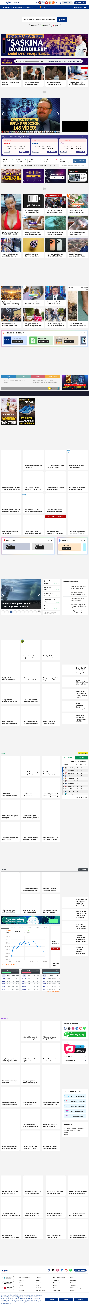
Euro (37, 970)
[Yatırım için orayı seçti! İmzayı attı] (10, 1114)
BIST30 (21, 970)
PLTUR (24, 1031)
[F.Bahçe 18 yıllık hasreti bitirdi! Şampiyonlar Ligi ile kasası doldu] (51, 827)
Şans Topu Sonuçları (77, 1153)
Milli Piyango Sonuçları (78, 1139)
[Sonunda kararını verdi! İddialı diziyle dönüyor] (30, 1180)
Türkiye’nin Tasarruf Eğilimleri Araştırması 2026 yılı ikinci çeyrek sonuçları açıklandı (11, 1258)
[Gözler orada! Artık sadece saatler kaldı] (10, 932)
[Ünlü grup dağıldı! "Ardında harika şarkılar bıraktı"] (8, 132)
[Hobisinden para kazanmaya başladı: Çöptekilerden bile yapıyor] (33, 1268)
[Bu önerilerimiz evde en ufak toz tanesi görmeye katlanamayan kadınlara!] (33, 293)
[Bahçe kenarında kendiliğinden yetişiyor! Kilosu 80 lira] (10, 755)
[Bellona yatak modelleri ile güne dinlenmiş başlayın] (78, 1225)
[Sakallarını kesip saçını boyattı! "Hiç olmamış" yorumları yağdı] (4, 132)
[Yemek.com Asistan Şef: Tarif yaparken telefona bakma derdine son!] (30, 114)
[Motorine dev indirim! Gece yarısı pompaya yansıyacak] (51, 943)
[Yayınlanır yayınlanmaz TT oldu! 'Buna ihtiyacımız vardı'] (30, 1136)
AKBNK (44, 1023)
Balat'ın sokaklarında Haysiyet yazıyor (53, 1279)
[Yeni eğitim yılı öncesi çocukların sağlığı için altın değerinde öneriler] (33, 314)
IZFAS (3, 1029)
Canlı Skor (84, 796)
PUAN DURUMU (68, 800)
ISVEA (3, 1031)
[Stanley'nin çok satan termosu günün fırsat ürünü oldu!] (33, 564)
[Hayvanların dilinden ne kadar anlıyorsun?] (78, 499)
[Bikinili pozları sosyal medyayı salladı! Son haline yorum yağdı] (51, 1158)
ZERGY (3, 1021)
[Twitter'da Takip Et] (69, 1070)
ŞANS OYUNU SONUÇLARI (72, 1134)
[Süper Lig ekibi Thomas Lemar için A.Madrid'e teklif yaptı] (30, 871)
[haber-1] (9, 454)
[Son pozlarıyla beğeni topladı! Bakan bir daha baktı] (10, 1136)
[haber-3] (44, 441)
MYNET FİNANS (11, 165)
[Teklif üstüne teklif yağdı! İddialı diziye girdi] (30, 1092)
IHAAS (23, 1023)
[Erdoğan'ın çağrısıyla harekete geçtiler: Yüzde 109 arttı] (68, 993)
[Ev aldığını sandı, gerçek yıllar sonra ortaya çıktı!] (55, 542)
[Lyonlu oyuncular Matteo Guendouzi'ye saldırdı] (26, 132)
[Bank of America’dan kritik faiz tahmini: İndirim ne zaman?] (55, 132)
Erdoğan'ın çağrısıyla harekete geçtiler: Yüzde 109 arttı (81, 994)
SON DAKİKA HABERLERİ (9, 7)
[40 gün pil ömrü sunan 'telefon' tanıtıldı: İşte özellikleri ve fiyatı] (33, 201)
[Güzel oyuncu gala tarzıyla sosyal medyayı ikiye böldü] (11, 510)
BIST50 (13, 970)
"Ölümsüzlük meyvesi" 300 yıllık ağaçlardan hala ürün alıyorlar (81, 761)
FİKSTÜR (81, 800)
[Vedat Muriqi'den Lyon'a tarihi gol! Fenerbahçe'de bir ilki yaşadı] (30, 132)
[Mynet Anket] (53, 2)
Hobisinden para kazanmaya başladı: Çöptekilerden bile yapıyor (33, 1279)
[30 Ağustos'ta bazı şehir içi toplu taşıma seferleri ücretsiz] (30, 921)
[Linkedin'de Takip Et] (76, 1070)
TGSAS (3, 1026)
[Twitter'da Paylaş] (77, 1176)
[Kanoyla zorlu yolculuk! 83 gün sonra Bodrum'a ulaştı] (28, 132)
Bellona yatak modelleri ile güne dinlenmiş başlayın (78, 1235)
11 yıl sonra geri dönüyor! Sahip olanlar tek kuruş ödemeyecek (81, 712)
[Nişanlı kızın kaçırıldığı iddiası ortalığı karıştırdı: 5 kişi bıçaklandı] (18, 132)
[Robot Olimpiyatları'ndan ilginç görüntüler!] (68, 724)
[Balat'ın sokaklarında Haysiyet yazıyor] (56, 1268)
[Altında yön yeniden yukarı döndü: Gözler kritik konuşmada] (51, 921)
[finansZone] (75, 382)
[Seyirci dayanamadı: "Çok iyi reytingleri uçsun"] (51, 744)
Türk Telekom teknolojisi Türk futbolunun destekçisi (77, 1279)
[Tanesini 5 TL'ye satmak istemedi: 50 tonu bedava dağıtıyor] (55, 201)
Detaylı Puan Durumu (81, 839)
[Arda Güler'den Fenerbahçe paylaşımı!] (51, 805)
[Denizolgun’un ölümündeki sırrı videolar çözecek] (12, 132)
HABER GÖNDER (78, 7)
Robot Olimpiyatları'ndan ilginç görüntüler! (82, 724)
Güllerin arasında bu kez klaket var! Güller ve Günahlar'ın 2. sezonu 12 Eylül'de (10, 1237)
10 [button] (39, 654)
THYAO (44, 1021)
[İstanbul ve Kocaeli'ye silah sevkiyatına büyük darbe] (43, 132)
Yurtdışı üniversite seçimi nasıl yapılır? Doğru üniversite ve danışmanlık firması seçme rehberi (77, 1258)
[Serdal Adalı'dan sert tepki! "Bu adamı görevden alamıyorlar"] (49, 132)
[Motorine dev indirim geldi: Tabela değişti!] (2, 132)
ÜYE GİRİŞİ (68, 2)
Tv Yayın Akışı (68, 1099)
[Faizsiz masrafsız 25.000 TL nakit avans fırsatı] (20, 132)
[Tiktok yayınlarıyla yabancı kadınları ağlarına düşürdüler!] (55, 521)
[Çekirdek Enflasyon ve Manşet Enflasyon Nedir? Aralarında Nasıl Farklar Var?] (78, 201)
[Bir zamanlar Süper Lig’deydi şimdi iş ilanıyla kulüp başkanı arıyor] (11, 314)
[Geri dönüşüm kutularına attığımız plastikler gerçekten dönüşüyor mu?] (30, 689)
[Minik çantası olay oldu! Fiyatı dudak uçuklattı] (10, 1169)
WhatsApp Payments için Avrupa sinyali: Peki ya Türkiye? (33, 1236)
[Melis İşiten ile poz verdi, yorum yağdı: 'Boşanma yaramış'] (78, 553)
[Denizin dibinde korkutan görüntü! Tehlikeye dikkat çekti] (55, 223)
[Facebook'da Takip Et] (65, 1070)
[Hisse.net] (11, 176)
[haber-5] (80, 441)
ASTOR (44, 1031)
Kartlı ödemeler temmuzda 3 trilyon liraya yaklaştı (10, 1279)
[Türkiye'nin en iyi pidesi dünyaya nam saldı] (51, 711)
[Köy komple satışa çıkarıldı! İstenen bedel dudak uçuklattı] (68, 981)
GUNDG (24, 1021)
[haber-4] (62, 441)
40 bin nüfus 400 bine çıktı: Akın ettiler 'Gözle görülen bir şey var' (81, 945)
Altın (45, 970)
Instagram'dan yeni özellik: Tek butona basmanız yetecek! (81, 736)
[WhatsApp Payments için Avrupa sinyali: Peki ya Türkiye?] (33, 1225)
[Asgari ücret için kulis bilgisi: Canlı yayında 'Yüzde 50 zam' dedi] (68, 956)
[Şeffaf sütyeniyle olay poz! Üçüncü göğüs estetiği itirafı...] (11, 212)
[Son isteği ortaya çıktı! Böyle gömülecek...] (39, 132)
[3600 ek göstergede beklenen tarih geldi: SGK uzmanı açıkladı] (59, 132)
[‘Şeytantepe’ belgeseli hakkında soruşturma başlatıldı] (47, 132)
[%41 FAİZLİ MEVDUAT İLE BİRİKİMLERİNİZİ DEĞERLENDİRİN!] (35, 132)
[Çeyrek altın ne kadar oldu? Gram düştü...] (33, 499)
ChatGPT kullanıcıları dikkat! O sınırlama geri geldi (80, 749)
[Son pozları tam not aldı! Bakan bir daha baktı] (51, 1092)
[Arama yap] (59, 3)
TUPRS (44, 1029)
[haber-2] (27, 454)
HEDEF (24, 1029)
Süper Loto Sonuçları (77, 1149)
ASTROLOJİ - (57, 174)
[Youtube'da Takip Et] (80, 1070)
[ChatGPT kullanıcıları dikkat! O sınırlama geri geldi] (68, 748)
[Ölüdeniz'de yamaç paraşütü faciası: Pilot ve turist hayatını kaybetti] (37, 132)
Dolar (29, 970)
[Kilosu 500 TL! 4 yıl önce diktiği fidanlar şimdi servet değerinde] (56, 1225)
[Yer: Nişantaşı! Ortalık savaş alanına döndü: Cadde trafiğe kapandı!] (53, 132)
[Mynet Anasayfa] (9, 2)
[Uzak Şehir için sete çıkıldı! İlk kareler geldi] (30, 1114)
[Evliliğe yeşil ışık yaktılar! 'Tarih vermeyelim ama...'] (51, 1125)
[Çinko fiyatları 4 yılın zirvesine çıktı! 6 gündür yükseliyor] (55, 975)
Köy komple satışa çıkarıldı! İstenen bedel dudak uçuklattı (81, 981)
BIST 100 (8, 973)
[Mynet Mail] (85, 7)
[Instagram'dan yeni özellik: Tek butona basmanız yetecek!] (68, 736)
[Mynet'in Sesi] (33, 176)
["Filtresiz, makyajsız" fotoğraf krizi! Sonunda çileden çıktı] (51, 1070)
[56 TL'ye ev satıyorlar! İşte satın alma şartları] (55, 499)
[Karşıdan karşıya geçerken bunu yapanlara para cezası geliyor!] (55, 314)
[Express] (50, 2)
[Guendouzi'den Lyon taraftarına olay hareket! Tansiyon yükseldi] (34, 132)
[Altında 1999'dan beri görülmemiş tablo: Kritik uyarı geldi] (30, 733)
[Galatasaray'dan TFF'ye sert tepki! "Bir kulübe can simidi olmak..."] (41, 132)
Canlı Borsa (84, 912)
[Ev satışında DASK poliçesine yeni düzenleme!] (51, 689)
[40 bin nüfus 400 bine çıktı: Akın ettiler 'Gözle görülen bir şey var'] (68, 944)
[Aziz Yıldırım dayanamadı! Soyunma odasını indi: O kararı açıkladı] (6, 132)
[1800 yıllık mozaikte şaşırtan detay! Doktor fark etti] (78, 303)
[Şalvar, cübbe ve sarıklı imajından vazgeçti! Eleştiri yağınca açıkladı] (30, 1070)
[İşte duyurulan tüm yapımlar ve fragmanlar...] (55, 564)
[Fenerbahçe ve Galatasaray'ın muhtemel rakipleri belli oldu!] (10, 132)
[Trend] (39, 2)
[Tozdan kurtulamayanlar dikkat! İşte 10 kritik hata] (32, 132)
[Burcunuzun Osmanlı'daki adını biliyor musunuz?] (78, 521)
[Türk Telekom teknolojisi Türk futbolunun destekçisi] (78, 1268)
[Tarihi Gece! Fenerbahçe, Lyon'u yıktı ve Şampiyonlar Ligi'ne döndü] (10, 871)
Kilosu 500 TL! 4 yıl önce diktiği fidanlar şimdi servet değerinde (55, 1236)
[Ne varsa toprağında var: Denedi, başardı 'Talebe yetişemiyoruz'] (56, 1247)
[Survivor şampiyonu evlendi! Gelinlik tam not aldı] (30, 1158)
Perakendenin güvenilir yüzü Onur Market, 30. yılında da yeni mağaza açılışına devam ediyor (32, 1258)
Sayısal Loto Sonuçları (78, 1144)
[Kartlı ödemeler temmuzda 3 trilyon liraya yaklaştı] (11, 1268)
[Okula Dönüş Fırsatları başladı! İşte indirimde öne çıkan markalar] (33, 521)
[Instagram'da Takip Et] (73, 1070)
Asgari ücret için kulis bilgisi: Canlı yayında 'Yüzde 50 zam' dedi (81, 957)
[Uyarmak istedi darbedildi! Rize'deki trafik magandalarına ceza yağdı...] (57, 132)
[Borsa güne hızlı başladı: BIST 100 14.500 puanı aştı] (30, 755)
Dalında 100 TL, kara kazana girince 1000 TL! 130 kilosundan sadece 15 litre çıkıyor (25, 7)
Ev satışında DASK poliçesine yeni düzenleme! (81, 969)
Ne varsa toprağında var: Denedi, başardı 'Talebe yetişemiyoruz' (55, 1258)
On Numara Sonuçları (77, 1158)
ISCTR (44, 1026)
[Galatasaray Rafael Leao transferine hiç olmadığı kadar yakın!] (45, 132)
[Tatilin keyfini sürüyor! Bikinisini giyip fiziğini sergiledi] (51, 1180)
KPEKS (3, 1023)
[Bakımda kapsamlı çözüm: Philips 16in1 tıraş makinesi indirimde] (30, 711)
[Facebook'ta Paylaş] (73, 1176)
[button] (3, 2)
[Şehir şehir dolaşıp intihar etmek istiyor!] (11, 564)
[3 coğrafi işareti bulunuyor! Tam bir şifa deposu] (10, 733)
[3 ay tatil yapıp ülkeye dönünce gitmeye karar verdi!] (10, 1081)
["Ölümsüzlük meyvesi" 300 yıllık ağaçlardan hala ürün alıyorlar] (68, 760)
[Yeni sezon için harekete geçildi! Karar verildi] (55, 293)
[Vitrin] (43, 2)
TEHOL (24, 1026)
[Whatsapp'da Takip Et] (84, 1070)
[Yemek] (46, 2)
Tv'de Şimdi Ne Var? (70, 1103)
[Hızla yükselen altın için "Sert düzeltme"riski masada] (24, 132)
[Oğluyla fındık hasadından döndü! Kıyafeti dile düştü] (10, 700)
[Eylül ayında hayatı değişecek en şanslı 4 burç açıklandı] (11, 293)
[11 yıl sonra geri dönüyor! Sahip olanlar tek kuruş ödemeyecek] (68, 712)
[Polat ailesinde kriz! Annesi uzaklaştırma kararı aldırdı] (11, 542)
